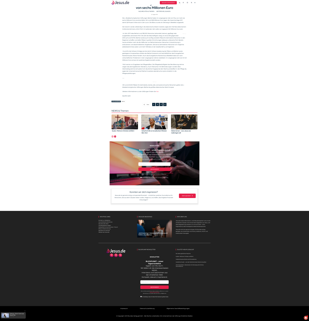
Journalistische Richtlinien (105, 222)
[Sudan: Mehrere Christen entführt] (125, 122)
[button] (179, 2)
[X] (191, 2)
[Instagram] (187, 2)
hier (157, 91)
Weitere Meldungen (163, 11)
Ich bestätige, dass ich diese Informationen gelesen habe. (155, 177)
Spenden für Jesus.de (104, 230)
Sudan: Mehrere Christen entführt (123, 131)
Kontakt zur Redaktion (104, 220)
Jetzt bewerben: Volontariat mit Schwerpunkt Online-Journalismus (153, 234)
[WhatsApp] (164, 104)
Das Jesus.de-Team (103, 223)
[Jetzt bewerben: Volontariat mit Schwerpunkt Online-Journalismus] (154, 230)
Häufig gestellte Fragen (104, 225)
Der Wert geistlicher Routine (183, 253)
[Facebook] (183, 2)
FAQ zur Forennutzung (104, 228)
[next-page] (115, 136)
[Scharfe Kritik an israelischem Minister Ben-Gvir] (154, 122)
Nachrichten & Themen (146, 11)
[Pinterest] (161, 104)
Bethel (123, 101)
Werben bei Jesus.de (103, 232)
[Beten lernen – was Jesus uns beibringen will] (184, 122)
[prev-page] (113, 136)
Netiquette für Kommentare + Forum (108, 227)
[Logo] (115, 251)
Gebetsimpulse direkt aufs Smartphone (186, 259)
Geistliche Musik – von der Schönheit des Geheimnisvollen (191, 262)
